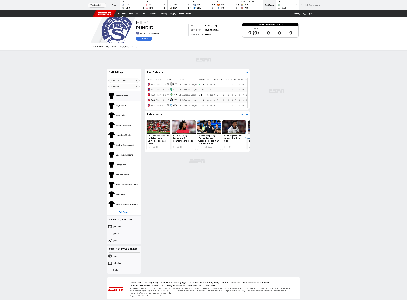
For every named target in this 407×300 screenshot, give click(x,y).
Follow (144, 38)
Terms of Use (136, 283)
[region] (197, 93)
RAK (153, 84)
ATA (175, 105)
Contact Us (157, 286)
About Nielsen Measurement (256, 283)
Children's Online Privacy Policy (205, 283)
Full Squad (124, 212)
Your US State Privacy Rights (174, 283)
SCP (175, 89)
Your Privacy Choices (140, 286)
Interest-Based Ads (231, 283)
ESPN (104, 13)
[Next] (301, 5)
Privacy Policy (151, 283)
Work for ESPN (194, 286)
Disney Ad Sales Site (175, 286)
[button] (304, 14)
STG (175, 84)
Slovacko (144, 33)
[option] (158, 135)
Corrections (209, 286)
